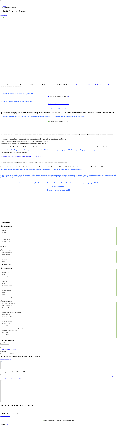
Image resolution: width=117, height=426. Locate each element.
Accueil (4, 6)
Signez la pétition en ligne (5, 359)
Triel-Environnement (6, 319)
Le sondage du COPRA (7, 237)
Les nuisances (5, 234)
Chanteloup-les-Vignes (7, 285)
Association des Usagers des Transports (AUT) (12, 312)
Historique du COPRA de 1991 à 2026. (8, 407)
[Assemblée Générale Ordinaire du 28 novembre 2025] (15, 401)
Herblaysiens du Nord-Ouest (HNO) (9, 330)
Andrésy (3, 283)
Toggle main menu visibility (6, 226)
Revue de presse (3, 15)
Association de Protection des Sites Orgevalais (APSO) (14, 328)
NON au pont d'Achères (7, 321)
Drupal (7, 424)
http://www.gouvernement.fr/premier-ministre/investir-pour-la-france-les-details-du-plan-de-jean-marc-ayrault (21, 156)
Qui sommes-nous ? (6, 228)
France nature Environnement (8, 303)
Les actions (4, 259)
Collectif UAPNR (5, 334)
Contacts (4, 243)
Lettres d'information (6, 254)
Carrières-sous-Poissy (6, 290)
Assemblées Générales (7, 252)
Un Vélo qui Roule (6, 337)
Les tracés (4, 232)
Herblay (3, 274)
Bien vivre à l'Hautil (6, 323)
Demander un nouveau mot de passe (9, 349)
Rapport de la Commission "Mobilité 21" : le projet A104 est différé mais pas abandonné (91, 84)
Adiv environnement (6, 314)
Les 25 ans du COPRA (7, 241)
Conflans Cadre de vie (6, 325)
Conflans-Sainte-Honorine (7, 279)
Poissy (3, 292)
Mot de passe (3, 346)
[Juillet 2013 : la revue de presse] (26, 82)
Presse (3, 261)
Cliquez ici (114, 376)
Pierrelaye (4, 270)
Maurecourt (4, 281)
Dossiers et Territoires (6, 256)
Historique (4, 230)
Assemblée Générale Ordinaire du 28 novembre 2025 (10, 378)
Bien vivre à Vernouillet (7, 316)
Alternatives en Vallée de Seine (8, 307)
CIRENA (3, 310)
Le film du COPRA (6, 239)
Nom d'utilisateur (4, 342)
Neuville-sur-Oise (5, 276)
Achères (3, 287)
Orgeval (3, 294)
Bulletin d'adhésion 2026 (5, 416)
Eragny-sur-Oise (5, 272)
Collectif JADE (5, 332)
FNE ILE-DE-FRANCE (7, 305)
